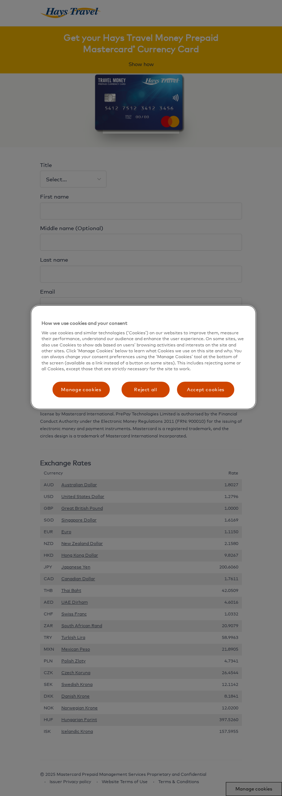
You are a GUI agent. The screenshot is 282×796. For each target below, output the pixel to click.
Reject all (145, 389)
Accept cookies (205, 389)
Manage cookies (81, 389)
